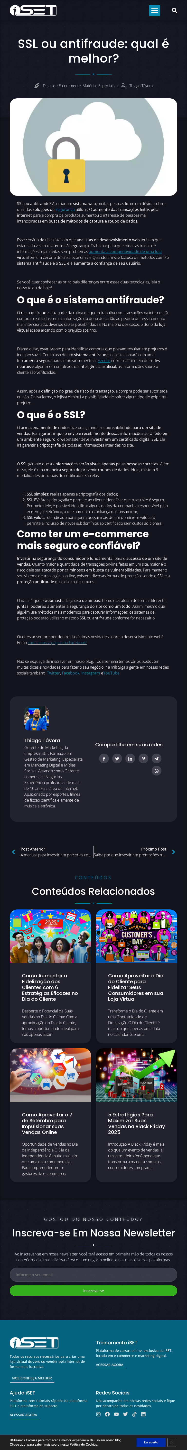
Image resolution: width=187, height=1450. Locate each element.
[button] (154, 10)
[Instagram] (98, 1414)
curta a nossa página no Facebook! (57, 642)
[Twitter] (125, 1414)
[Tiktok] (134, 1414)
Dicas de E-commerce (62, 85)
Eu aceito (151, 1442)
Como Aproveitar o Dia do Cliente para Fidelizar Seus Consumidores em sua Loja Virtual (136, 987)
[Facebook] (107, 1414)
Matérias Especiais (98, 85)
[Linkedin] (143, 1414)
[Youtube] (116, 1414)
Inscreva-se (93, 1290)
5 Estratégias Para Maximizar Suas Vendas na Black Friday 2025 (136, 1123)
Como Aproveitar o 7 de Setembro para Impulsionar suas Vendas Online (47, 1123)
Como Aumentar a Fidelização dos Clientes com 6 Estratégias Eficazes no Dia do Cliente (50, 987)
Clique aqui (18, 1444)
